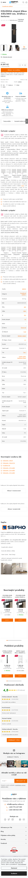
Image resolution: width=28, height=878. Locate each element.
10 (16, 640)
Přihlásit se (20, 781)
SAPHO (20, 82)
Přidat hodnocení (14, 491)
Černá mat (23, 327)
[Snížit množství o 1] (20, 65)
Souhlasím (14, 873)
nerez (22, 185)
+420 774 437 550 (15, 807)
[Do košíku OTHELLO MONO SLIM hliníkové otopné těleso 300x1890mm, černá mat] (7, 675)
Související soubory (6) (20, 121)
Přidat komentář (14, 509)
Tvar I (24, 352)
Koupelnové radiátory (23, 293)
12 (18, 640)
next (26, 613)
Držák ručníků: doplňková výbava (21, 357)
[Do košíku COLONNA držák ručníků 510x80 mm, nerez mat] (20, 620)
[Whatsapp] (20, 819)
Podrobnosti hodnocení (21, 20)
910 (25, 315)
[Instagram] (13, 819)
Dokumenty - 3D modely (9, 468)
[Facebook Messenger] (16, 819)
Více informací (22, 864)
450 (25, 307)
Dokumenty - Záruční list (9, 463)
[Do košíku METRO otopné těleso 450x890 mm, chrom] (20, 675)
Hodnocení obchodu (14, 684)
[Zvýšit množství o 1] (25, 65)
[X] (9, 819)
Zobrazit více (14, 740)
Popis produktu (7, 121)
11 (17, 640)
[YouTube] (24, 819)
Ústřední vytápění (22, 336)
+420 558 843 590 (15, 810)
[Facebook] (5, 819)
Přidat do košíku (14, 70)
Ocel (25, 332)
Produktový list (6, 465)
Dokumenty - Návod (8, 460)
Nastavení (14, 868)
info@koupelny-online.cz (15, 804)
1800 (24, 311)
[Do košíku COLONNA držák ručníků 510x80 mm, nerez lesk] (7, 620)
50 (25, 319)
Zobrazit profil (13, 757)
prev (1, 613)
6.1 (25, 340)
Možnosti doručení (7, 57)
